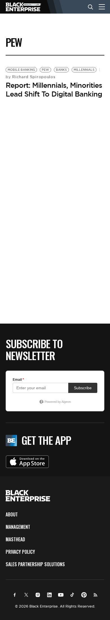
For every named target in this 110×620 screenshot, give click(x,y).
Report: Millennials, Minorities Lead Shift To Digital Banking (54, 90)
